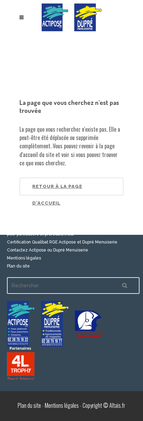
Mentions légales (24, 258)
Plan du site (18, 266)
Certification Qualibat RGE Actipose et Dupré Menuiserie (62, 242)
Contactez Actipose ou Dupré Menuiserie (47, 250)
